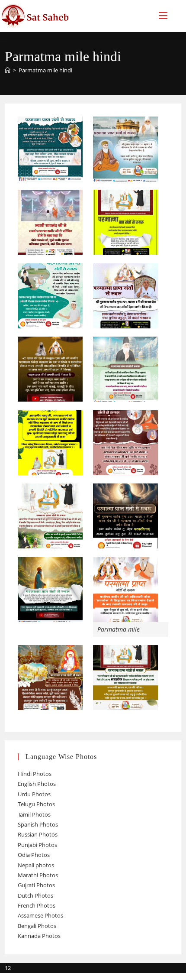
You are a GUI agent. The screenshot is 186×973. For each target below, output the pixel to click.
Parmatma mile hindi (45, 70)
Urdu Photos (34, 794)
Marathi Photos (38, 875)
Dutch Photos (35, 895)
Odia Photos (34, 855)
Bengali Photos (37, 926)
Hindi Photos (34, 774)
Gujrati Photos (36, 885)
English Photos (37, 784)
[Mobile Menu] (163, 15)
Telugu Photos (36, 804)
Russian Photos (38, 834)
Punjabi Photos (37, 845)
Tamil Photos (34, 814)
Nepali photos (36, 865)
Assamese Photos (40, 915)
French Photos (36, 905)
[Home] (7, 70)
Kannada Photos (39, 936)
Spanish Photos (38, 824)
